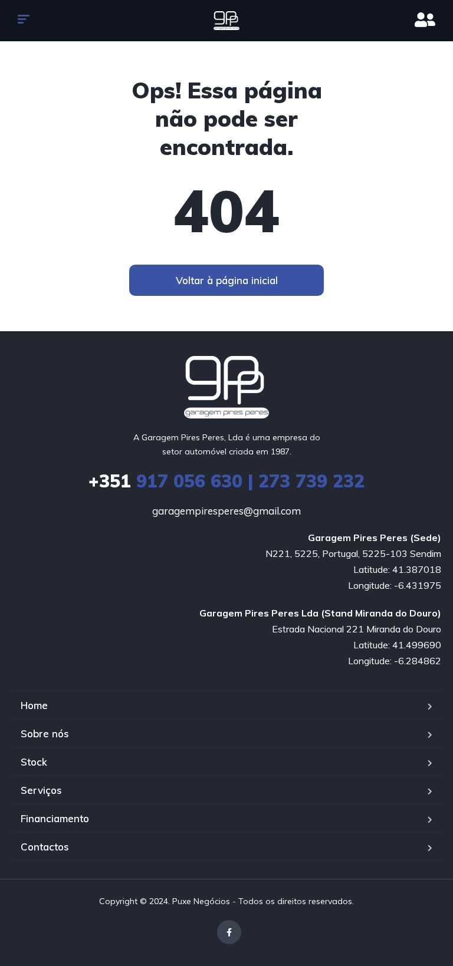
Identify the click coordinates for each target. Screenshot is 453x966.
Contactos (45, 846)
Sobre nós (45, 733)
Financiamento (55, 818)
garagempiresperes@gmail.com (226, 511)
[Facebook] (229, 932)
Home (34, 705)
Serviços (41, 790)
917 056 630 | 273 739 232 (226, 481)
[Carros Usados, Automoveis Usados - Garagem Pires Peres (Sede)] (226, 20)
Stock (34, 762)
